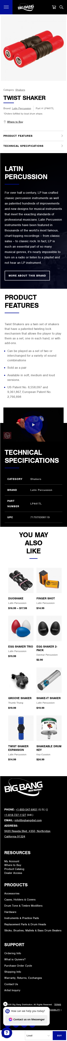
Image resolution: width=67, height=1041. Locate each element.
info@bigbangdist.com (28, 820)
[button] (6, 7)
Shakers (20, 89)
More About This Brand (27, 275)
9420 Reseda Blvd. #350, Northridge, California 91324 (27, 833)
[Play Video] (33, 425)
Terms (57, 1004)
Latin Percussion (21, 108)
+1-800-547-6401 (27, 809)
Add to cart (59, 1035)
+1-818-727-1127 (15, 815)
